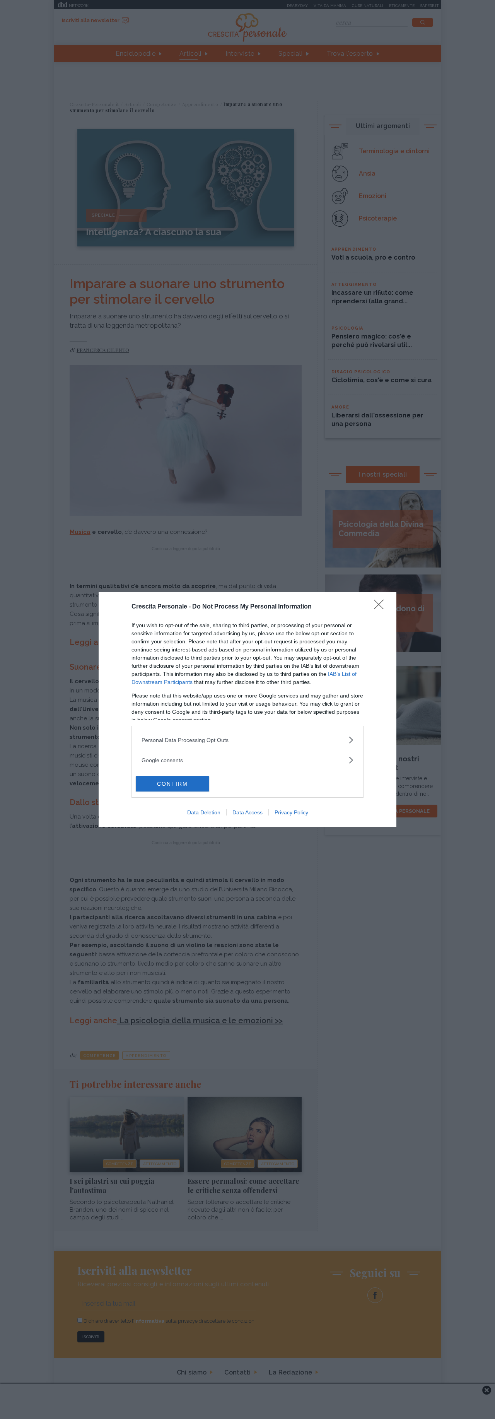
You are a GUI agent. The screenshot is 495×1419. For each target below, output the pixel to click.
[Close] (381, 607)
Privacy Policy (291, 812)
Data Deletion (203, 812)
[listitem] (247, 740)
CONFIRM (172, 784)
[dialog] (247, 709)
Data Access (247, 812)
